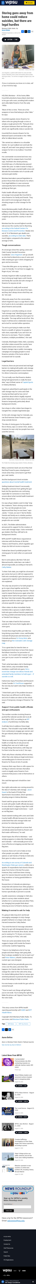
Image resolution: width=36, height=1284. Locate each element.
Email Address (8, 1204)
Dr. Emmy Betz (21, 638)
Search (6, 1252)
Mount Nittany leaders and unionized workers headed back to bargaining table (23, 1077)
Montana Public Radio (21, 1019)
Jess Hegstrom (16, 255)
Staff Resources (8, 1248)
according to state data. (17, 236)
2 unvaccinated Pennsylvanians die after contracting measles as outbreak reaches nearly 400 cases (24, 1063)
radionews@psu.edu (16, 1221)
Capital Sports (28, 382)
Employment (7, 1240)
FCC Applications (8, 1260)
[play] (3, 1282)
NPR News (11, 1024)
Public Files (7, 1256)
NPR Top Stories (23, 1024)
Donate (30, 3)
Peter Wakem (10, 957)
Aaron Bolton (6, 30)
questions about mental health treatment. (17, 482)
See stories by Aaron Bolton (11, 1045)
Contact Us (7, 1244)
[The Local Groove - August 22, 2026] (8, 1111)
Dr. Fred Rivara (18, 683)
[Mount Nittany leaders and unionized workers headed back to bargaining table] (8, 1078)
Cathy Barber (6, 567)
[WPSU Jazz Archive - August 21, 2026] (8, 1127)
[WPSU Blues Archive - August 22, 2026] (8, 1096)
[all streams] (33, 1281)
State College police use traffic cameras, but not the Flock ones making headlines (24, 1155)
